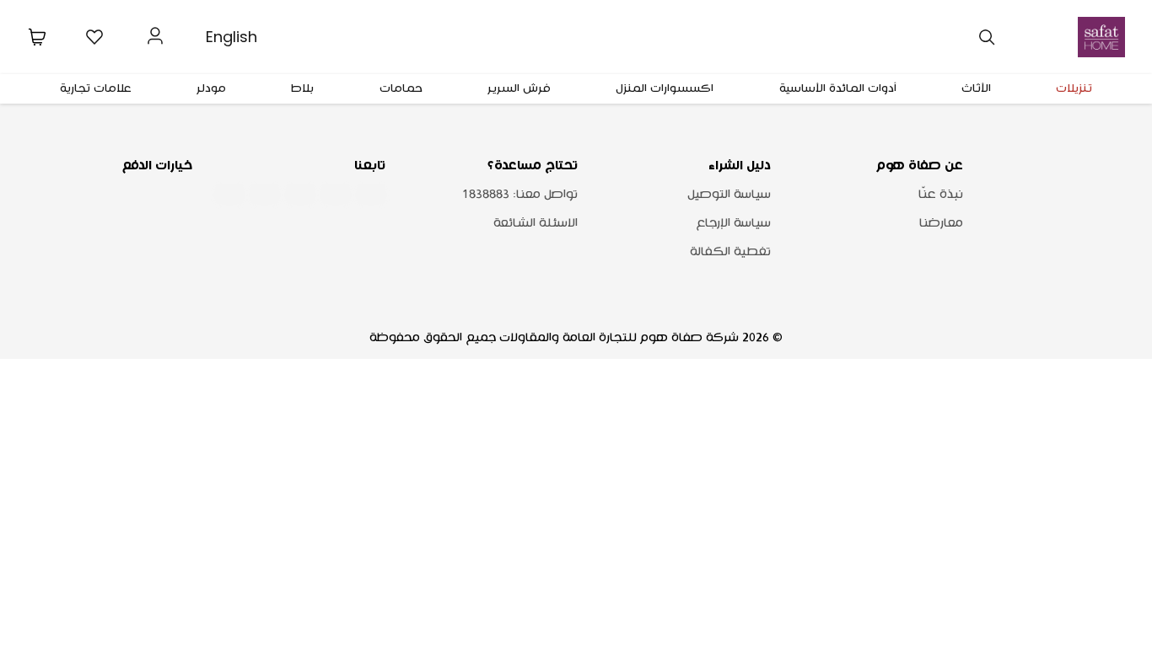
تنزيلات (1074, 88)
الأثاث (976, 88)
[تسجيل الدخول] (155, 33)
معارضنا (941, 223)
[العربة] (37, 37)
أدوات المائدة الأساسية (837, 88)
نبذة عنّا (940, 194)
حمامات (401, 88)
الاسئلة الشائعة (535, 223)
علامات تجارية (96, 88)
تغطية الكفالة (730, 252)
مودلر (211, 88)
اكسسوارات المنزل (664, 88)
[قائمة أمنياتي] (94, 37)
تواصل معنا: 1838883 (520, 194)
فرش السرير (519, 88)
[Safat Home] (1101, 37)
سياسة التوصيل (729, 194)
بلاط (302, 88)
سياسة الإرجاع (733, 223)
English (231, 36)
